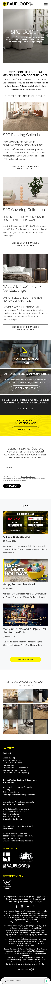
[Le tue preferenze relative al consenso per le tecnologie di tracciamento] (47, 981)
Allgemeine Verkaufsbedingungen (30, 951)
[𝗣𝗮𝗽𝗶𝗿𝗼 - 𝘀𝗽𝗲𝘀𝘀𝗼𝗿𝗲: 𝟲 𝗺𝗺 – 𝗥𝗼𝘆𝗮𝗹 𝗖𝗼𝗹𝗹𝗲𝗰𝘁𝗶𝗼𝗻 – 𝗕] (40, 726)
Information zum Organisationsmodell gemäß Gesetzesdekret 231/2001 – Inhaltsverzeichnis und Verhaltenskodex (24, 960)
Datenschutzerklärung (26, 949)
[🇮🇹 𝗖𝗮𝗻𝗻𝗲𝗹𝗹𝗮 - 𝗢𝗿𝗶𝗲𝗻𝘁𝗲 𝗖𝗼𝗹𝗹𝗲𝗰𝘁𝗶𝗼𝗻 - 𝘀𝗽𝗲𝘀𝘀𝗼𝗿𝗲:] (25, 696)
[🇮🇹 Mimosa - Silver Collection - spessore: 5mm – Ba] (10, 696)
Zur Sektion (25, 408)
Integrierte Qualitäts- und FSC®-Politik (30, 964)
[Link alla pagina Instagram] (22, 906)
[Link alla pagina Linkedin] (34, 906)
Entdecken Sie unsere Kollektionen (25, 96)
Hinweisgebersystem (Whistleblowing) (18, 953)
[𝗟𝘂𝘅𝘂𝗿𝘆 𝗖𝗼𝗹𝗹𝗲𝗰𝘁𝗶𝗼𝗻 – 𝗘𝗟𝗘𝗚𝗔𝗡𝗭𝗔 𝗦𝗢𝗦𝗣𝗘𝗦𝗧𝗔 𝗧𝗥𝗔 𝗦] (40, 696)
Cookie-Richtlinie (10, 949)
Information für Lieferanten (28, 962)
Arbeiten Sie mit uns (25, 388)
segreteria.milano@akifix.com (20, 841)
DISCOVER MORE (25, 685)
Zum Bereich (25, 429)
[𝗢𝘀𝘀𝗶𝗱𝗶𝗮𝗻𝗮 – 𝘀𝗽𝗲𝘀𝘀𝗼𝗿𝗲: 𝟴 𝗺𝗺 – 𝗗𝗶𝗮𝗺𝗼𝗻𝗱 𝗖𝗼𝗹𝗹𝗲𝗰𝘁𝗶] (10, 726)
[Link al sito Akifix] (26, 857)
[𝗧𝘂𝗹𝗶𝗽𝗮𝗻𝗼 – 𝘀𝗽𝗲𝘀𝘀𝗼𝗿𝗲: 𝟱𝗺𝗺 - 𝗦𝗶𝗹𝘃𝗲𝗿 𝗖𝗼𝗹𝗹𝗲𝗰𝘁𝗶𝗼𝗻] (40, 711)
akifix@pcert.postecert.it (17, 770)
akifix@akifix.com (15, 819)
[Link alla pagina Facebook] (16, 906)
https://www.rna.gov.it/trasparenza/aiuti (25, 922)
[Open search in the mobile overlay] (25, 980)
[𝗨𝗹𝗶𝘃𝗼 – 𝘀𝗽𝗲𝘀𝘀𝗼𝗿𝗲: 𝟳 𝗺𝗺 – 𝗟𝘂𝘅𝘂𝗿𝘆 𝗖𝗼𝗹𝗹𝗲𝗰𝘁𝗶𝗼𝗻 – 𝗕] (10, 711)
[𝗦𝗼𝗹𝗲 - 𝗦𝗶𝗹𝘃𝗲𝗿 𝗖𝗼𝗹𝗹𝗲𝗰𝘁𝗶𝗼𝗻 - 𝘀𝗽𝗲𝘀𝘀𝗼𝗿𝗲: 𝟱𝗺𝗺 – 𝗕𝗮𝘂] (25, 711)
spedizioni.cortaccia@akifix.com (21, 795)
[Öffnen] (46, 4)
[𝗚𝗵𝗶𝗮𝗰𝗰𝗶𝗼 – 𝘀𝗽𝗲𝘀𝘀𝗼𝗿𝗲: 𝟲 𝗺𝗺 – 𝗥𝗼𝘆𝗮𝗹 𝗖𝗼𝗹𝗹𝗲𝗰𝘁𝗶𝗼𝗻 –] (25, 726)
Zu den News (25, 659)
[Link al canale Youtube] (28, 906)
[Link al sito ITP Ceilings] (7, 857)
